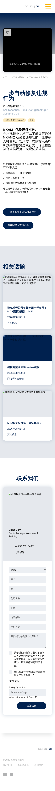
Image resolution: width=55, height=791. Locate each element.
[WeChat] (11, 774)
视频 (31, 120)
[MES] (11, 6)
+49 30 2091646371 (25, 546)
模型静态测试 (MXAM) (14, 120)
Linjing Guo (11, 113)
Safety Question (17, 687)
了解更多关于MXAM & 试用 (22, 212)
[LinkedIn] (5, 774)
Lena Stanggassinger (34, 110)
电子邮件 (19, 552)
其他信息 (12, 323)
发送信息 (31, 705)
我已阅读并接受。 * (29, 673)
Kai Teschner (11, 110)
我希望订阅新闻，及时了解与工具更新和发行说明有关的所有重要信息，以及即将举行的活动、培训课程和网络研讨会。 (29, 659)
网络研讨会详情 (15, 378)
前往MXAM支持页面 (18, 225)
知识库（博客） (18, 77)
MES (5, 77)
